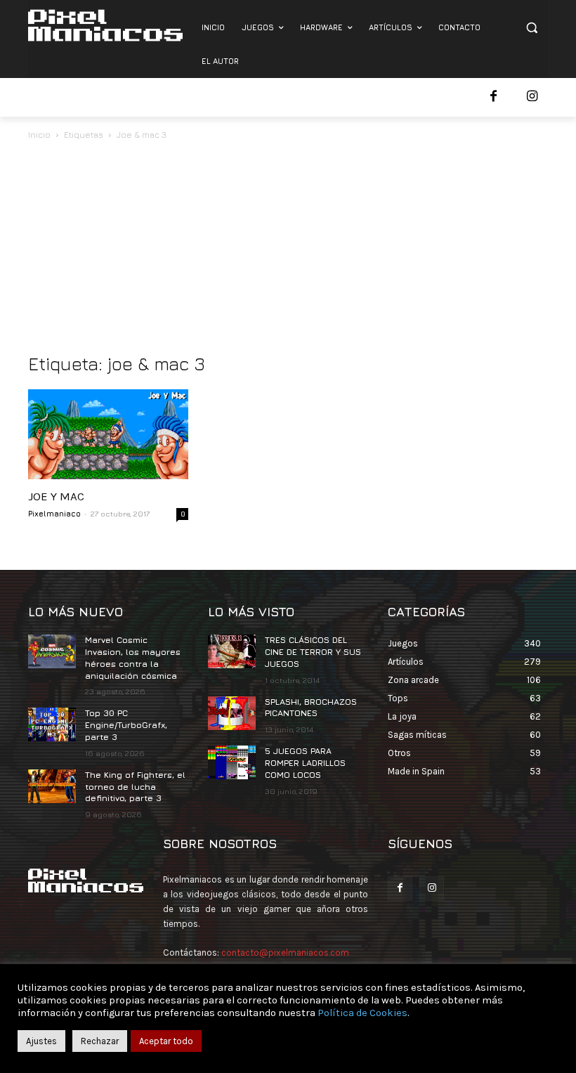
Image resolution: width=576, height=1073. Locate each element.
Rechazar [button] (100, 1041)
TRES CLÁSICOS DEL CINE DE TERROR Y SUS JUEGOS (313, 652)
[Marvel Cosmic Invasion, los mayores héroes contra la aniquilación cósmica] (52, 651)
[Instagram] (532, 97)
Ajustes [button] (41, 1041)
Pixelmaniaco (54, 513)
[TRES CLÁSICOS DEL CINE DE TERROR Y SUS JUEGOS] (232, 651)
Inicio (39, 134)
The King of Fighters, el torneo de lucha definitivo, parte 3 (135, 786)
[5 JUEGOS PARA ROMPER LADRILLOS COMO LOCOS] (232, 762)
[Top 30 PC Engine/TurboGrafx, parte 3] (52, 724)
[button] (531, 27)
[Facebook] (493, 97)
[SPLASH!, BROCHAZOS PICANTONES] (232, 713)
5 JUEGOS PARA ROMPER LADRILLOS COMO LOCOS (305, 763)
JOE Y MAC (56, 496)
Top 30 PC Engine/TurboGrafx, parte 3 (126, 725)
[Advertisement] (288, 248)
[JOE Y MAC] (108, 434)
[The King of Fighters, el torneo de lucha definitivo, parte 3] (52, 786)
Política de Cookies (362, 1013)
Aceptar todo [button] (166, 1041)
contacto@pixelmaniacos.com (285, 952)
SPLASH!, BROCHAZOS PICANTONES (311, 707)
